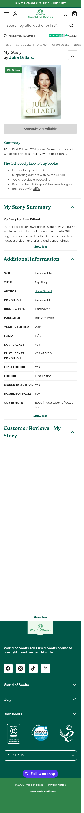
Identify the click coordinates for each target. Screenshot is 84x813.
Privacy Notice (57, 784)
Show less (40, 246)
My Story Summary (27, 208)
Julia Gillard (21, 58)
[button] (6, 14)
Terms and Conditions (42, 791)
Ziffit (36, 188)
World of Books (34, 784)
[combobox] (40, 25)
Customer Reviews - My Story (32, 432)
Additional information (31, 260)
